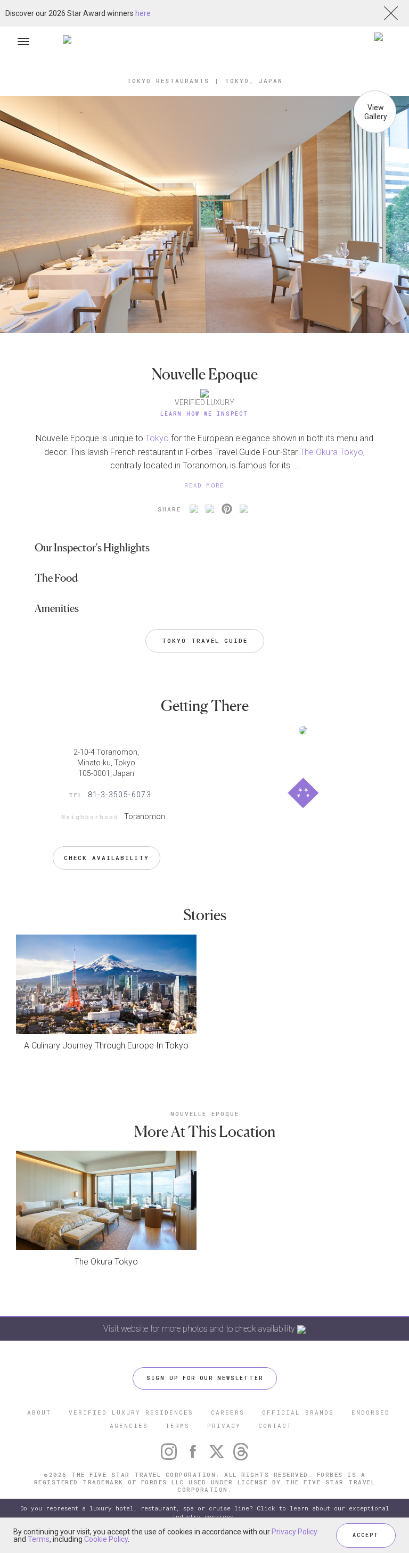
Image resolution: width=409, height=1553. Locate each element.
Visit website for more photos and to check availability (200, 1329)
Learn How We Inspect (204, 413)
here (143, 13)
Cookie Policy (106, 1539)
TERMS (178, 1426)
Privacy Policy (294, 1531)
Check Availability (106, 858)
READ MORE (204, 485)
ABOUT (39, 1412)
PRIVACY (224, 1426)
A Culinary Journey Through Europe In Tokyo (106, 1045)
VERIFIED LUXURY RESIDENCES (131, 1412)
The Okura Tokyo (331, 452)
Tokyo (157, 438)
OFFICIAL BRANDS (298, 1412)
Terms (39, 1539)
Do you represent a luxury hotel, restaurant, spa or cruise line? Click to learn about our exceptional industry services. (204, 1512)
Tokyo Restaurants (168, 81)
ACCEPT (366, 1535)
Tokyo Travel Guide (205, 641)
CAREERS (227, 1412)
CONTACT (275, 1426)
